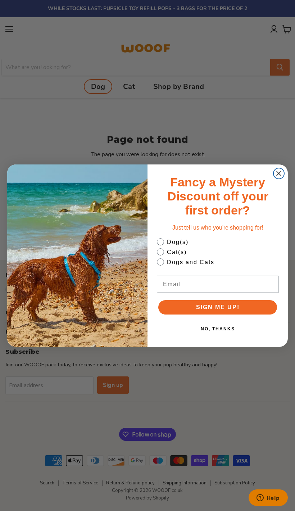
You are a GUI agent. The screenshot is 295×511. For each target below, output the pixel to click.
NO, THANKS (218, 328)
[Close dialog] (278, 173)
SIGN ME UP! (218, 307)
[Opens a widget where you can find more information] (268, 498)
